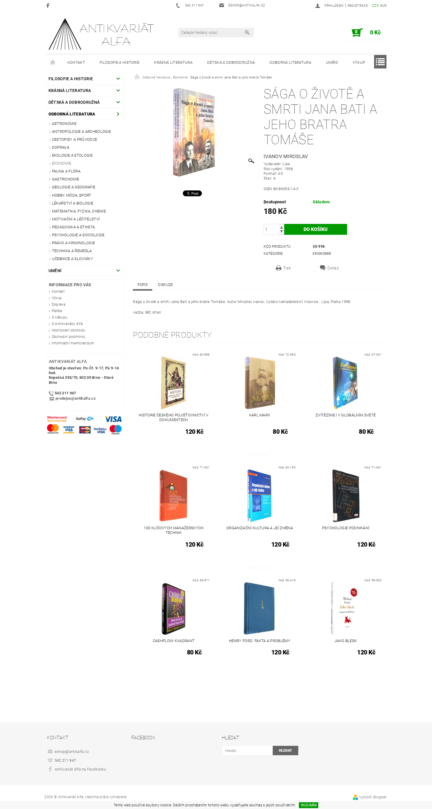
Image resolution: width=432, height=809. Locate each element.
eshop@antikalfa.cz (72, 751)
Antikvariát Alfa (68, 361)
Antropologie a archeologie (81, 131)
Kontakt (76, 62)
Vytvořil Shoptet (372, 797)
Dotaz (333, 268)
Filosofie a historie (119, 62)
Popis (143, 285)
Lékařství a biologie (72, 203)
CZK (375, 5)
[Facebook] (49, 5)
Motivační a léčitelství (76, 219)
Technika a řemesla (72, 251)
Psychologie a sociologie (78, 235)
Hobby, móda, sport (71, 195)
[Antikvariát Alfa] (101, 34)
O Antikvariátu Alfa (67, 324)
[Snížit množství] (281, 232)
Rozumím (309, 805)
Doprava (60, 147)
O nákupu (60, 317)
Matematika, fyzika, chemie (79, 211)
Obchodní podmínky (68, 337)
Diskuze (165, 285)
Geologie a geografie (73, 187)
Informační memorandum (73, 343)
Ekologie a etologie (72, 155)
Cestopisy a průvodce (74, 139)
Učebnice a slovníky (72, 259)
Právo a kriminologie (73, 243)
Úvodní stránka (53, 62)
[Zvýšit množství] (281, 227)
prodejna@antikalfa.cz (76, 398)
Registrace (358, 6)
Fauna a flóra (66, 171)
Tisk (287, 268)
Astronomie (64, 123)
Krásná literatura (173, 62)
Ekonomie (61, 163)
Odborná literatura (290, 62)
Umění (332, 62)
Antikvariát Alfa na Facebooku (80, 769)
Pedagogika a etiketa (73, 227)
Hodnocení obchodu (68, 330)
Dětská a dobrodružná (231, 62)
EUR (383, 6)
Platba (57, 311)
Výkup (359, 62)
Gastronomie (65, 179)
